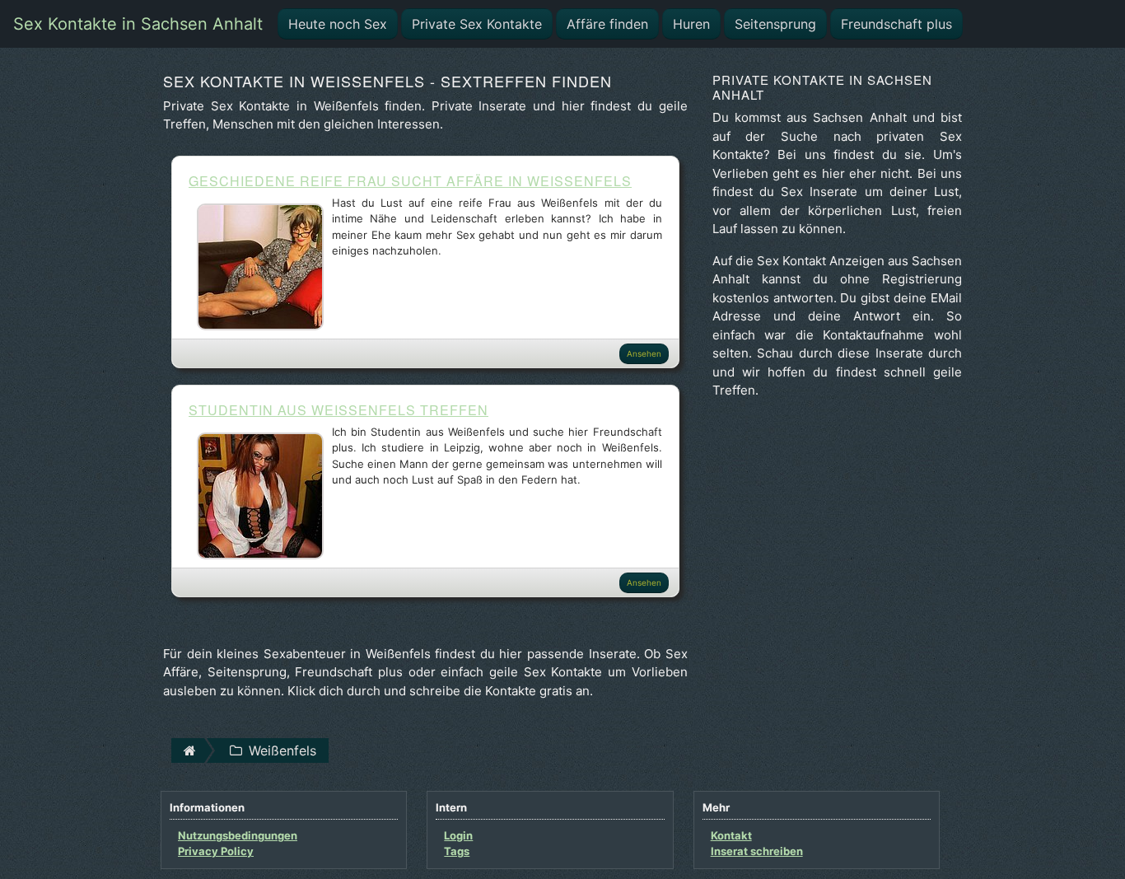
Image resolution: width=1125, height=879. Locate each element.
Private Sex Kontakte (477, 24)
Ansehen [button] (644, 353)
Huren (691, 24)
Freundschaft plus (896, 24)
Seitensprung (775, 24)
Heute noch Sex (337, 24)
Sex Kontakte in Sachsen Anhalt (138, 24)
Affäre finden (607, 24)
